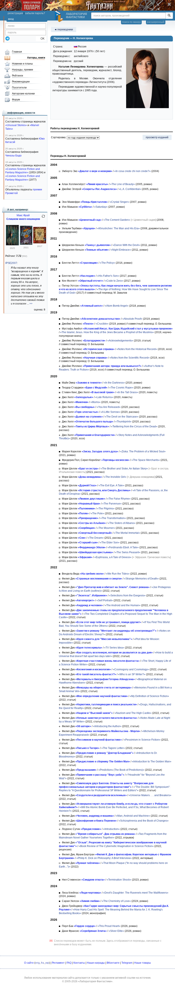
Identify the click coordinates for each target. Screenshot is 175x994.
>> (30, 303)
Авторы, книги (36, 57)
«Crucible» (102, 323)
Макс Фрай (23, 215)
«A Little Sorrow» (110, 411)
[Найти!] (169, 15)
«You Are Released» (109, 407)
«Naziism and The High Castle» (133, 713)
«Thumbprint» (123, 421)
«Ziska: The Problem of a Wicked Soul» (143, 451)
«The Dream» (96, 537)
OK (41, 38)
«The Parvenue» (112, 503)
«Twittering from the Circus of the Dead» (134, 426)
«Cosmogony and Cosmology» (131, 669)
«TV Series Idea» (114, 647)
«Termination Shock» (119, 879)
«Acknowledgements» (120, 340)
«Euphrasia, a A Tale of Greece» (112, 557)
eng (37, 962)
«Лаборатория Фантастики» (95, 981)
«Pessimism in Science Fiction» (142, 739)
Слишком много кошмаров (23, 219)
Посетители (19, 87)
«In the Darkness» (114, 382)
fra (42, 962)
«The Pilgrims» (106, 508)
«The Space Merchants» (145, 460)
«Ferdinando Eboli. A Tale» (123, 547)
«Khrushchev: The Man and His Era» (118, 228)
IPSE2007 (11, 263)
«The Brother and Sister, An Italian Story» (124, 468)
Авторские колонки (23, 93)
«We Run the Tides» (118, 573)
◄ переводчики (63, 29)
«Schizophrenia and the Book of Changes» (144, 820)
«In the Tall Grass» (127, 392)
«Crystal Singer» (119, 201)
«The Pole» (97, 513)
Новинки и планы (22, 63)
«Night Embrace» (121, 249)
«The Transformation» (113, 518)
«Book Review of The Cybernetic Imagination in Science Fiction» (116, 846)
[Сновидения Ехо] (39, 242)
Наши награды (96, 962)
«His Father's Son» (108, 275)
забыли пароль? (35, 13)
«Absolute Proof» (132, 318)
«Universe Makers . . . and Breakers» (150, 795)
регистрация (15, 13)
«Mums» (95, 402)
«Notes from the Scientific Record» (129, 357)
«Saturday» (101, 206)
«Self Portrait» (104, 600)
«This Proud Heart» (109, 926)
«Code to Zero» (114, 280)
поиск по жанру (131, 22)
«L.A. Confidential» (130, 189)
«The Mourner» (106, 527)
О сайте (29, 962)
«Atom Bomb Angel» (116, 305)
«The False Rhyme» (119, 498)
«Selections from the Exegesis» (127, 595)
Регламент (58, 962)
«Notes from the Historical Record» (137, 349)
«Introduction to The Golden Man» (151, 761)
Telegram (126, 962)
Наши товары (142, 962)
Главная (17, 51)
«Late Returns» (104, 397)
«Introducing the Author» (107, 726)
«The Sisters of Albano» (121, 523)
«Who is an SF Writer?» (131, 674)
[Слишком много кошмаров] (12, 244)
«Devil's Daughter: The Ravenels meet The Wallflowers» (135, 892)
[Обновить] (43, 217)
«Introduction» (111, 829)
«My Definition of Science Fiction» (149, 696)
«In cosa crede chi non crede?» (132, 171)
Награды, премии (22, 69)
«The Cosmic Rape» (121, 387)
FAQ (69, 962)
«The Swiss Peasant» (127, 552)
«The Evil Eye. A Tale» (111, 485)
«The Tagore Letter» (113, 748)
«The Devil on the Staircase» (121, 416)
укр (47, 962)
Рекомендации (21, 81)
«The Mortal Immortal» (127, 532)
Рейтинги (17, 75)
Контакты (79, 962)
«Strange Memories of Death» (141, 578)
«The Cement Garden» (117, 219)
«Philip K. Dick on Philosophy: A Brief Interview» (104, 858)
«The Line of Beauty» (122, 184)
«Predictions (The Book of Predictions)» (121, 769)
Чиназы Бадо (13, 155)
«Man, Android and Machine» (133, 815)
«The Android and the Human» (122, 605)
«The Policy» (107, 262)
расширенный (155, 22)
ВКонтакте (113, 962)
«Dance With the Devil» (126, 245)
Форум (16, 99)
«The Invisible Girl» (115, 476)
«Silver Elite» (116, 930)
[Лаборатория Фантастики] (59, 16)
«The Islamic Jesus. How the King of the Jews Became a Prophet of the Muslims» (107, 332)
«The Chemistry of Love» (116, 901)
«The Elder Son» (110, 542)
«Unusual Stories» (16, 125)
